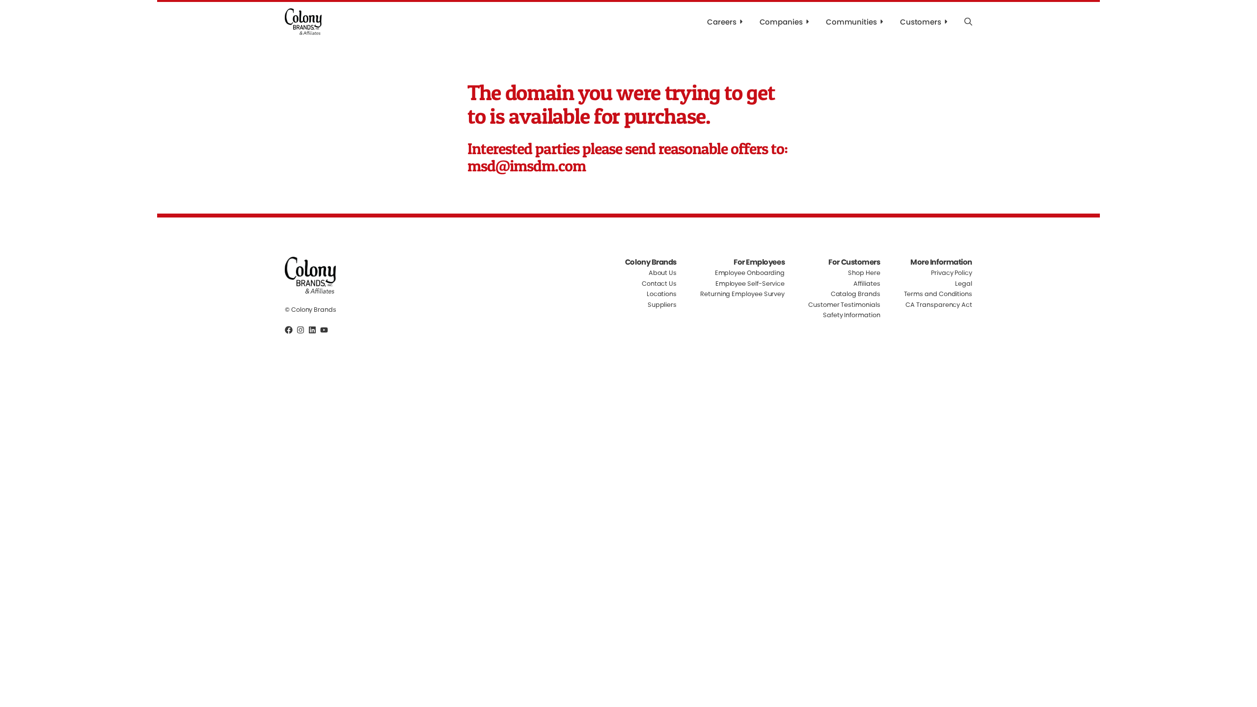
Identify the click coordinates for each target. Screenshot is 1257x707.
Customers (920, 22)
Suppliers (662, 304)
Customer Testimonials (844, 304)
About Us (663, 273)
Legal (963, 283)
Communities (851, 22)
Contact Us (659, 283)
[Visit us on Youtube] (324, 330)
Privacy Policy (951, 273)
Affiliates (866, 283)
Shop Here (864, 273)
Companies (781, 22)
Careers (721, 22)
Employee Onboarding (750, 273)
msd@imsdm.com (526, 165)
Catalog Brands (855, 294)
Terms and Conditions (938, 294)
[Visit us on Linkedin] (312, 330)
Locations (662, 294)
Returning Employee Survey (742, 294)
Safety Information (851, 315)
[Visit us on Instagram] (300, 330)
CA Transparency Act (938, 304)
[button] (968, 22)
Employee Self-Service (750, 283)
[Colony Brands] (303, 21)
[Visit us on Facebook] (289, 330)
